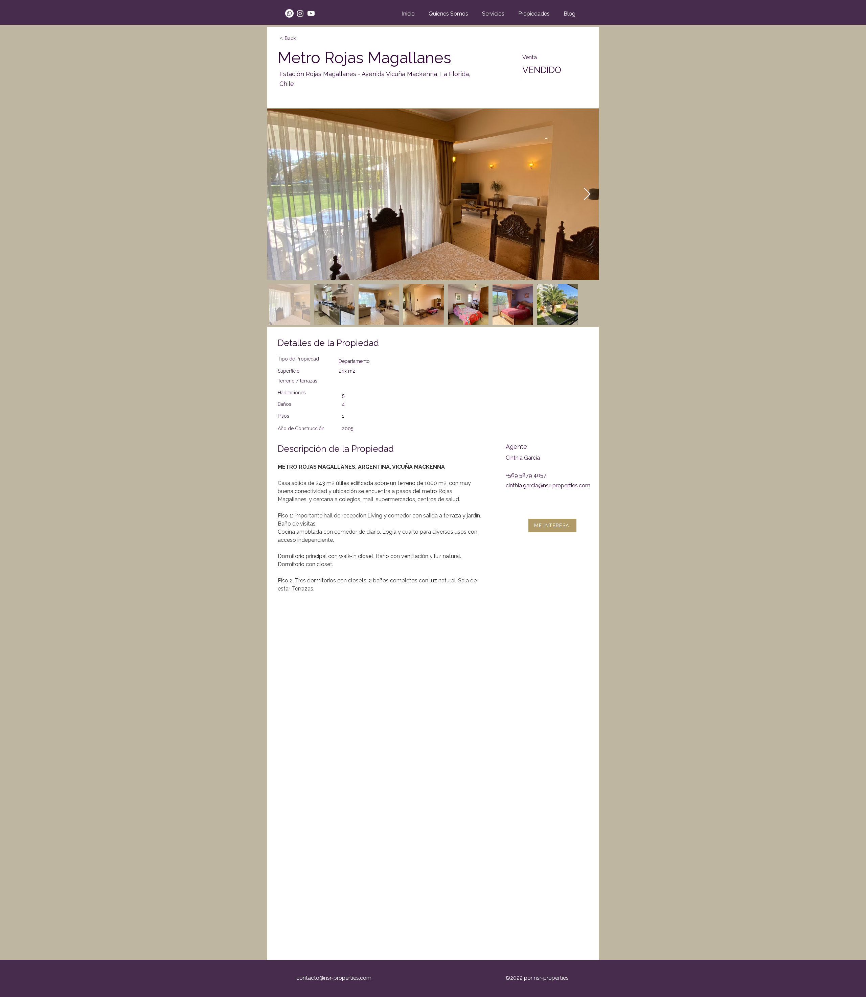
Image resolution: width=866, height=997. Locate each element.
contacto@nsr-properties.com (333, 978)
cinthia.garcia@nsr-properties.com (548, 485)
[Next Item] (587, 194)
